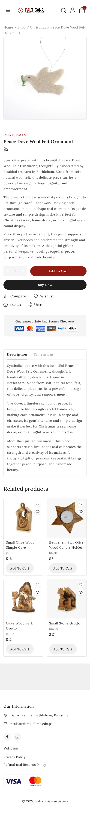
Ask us (15, 305)
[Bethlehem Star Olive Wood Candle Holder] (66, 518)
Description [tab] (17, 354)
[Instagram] (17, 737)
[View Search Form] (63, 10)
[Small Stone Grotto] (66, 598)
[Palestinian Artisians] (30, 10)
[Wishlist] (37, 504)
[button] (20, 568)
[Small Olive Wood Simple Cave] (23, 518)
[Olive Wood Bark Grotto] (23, 598)
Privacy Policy (14, 757)
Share (38, 304)
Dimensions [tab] (44, 354)
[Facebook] (7, 737)
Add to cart (58, 271)
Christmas (15, 135)
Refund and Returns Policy (24, 765)
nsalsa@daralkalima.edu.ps (31, 724)
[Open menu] (8, 10)
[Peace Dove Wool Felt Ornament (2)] (45, 78)
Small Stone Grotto (64, 623)
